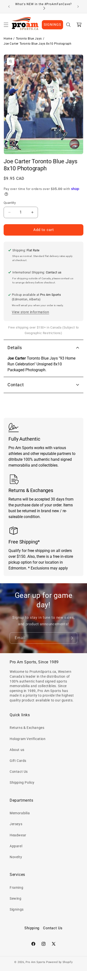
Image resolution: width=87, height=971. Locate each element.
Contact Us (19, 772)
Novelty (16, 857)
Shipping (31, 928)
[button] (6, 24)
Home (8, 38)
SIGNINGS (52, 24)
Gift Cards (18, 761)
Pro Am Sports (35, 962)
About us (17, 750)
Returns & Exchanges (27, 728)
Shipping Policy (22, 782)
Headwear (18, 835)
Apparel (16, 846)
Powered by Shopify (59, 962)
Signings (17, 909)
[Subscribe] (71, 638)
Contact (15, 384)
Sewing (16, 898)
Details (14, 347)
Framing (16, 887)
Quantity (10, 203)
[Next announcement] (78, 6)
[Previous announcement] (9, 6)
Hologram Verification (28, 739)
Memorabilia (20, 813)
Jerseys (16, 824)
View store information (30, 312)
